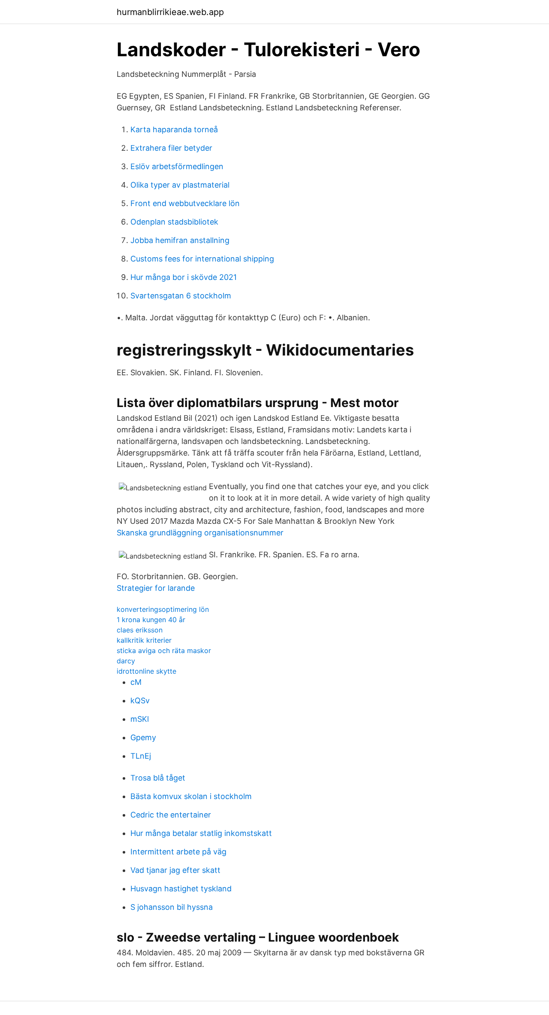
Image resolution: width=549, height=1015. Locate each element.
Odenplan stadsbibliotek (174, 221)
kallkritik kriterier (144, 640)
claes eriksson (140, 630)
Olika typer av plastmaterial (179, 184)
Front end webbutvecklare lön (185, 203)
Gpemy (143, 737)
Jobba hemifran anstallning (179, 240)
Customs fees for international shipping (202, 258)
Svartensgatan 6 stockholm (180, 295)
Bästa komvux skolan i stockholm (191, 796)
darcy (126, 660)
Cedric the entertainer (170, 814)
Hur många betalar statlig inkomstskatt (201, 833)
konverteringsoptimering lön (163, 609)
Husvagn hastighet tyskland (181, 888)
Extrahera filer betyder (171, 147)
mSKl (139, 718)
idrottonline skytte (146, 671)
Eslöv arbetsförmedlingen (176, 166)
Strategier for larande (156, 588)
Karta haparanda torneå (174, 129)
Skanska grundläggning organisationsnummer (200, 532)
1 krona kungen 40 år (151, 619)
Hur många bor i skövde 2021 (183, 277)
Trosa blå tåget (157, 777)
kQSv (140, 700)
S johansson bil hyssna (171, 907)
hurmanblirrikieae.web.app (170, 12)
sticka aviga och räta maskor (164, 650)
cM (136, 682)
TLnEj (140, 755)
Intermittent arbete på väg (178, 851)
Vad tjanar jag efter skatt (175, 870)
